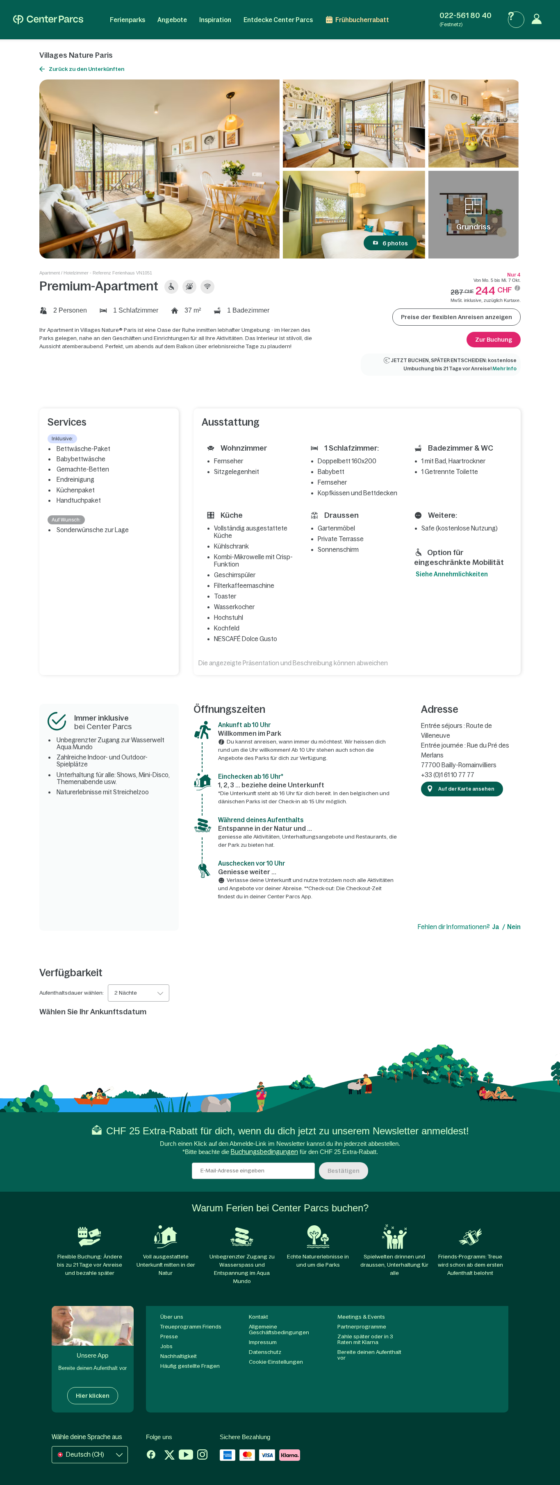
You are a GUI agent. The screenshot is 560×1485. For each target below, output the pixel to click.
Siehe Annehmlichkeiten (452, 574)
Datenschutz (265, 1352)
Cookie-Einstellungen (276, 1362)
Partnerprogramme (361, 1327)
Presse (169, 1336)
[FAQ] (516, 19)
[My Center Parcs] (538, 19)
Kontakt (258, 1317)
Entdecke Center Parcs (278, 19)
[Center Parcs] (48, 19)
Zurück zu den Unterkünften (86, 69)
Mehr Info (504, 369)
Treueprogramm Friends (190, 1327)
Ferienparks (127, 19)
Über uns (171, 1317)
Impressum (263, 1342)
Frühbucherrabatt (362, 19)
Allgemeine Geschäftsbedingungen (279, 1329)
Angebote (172, 19)
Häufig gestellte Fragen (190, 1366)
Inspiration (215, 19)
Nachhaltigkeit (178, 1356)
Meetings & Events (361, 1317)
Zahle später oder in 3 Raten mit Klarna (365, 1339)
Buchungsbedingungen (264, 1151)
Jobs (166, 1346)
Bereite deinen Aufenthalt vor (369, 1355)
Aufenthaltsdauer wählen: (71, 993)
